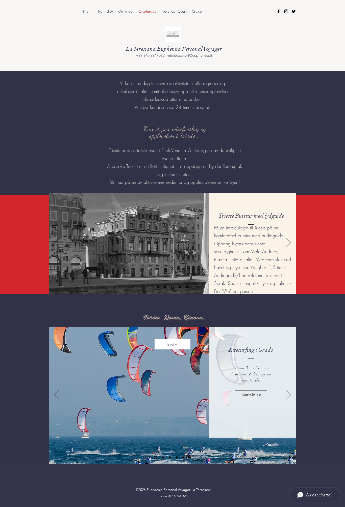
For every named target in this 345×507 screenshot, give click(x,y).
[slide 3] (170, 458)
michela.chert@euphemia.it (189, 55)
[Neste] (288, 243)
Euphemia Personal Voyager (189, 48)
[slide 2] (163, 458)
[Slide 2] (165, 287)
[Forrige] (56, 243)
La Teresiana (141, 48)
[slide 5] (183, 458)
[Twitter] (293, 11)
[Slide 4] (179, 287)
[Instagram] (286, 11)
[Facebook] (278, 11)
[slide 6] (190, 458)
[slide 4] (177, 458)
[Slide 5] (187, 287)
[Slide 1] (158, 287)
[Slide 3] (172, 287)
